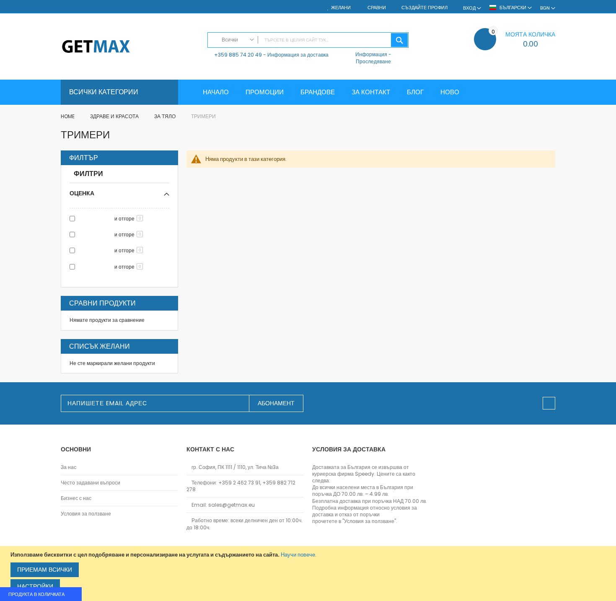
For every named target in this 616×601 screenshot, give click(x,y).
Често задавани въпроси (90, 482)
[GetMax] (130, 47)
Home (68, 116)
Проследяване (373, 61)
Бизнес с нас (76, 498)
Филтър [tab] (83, 158)
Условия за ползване (86, 513)
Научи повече (298, 555)
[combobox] (308, 40)
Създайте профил (424, 8)
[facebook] (549, 403)
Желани (341, 8)
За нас (68, 467)
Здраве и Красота (115, 116)
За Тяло (165, 116)
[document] (309, 573)
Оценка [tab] (82, 193)
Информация (371, 54)
